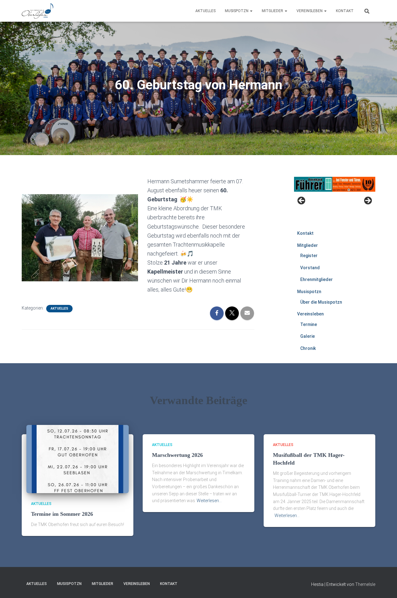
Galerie (307, 336)
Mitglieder (273, 11)
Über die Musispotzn (321, 302)
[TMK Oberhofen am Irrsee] (37, 11)
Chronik (308, 348)
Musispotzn (237, 11)
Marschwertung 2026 (177, 455)
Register (309, 255)
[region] (335, 202)
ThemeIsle (365, 584)
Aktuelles (205, 11)
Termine (308, 324)
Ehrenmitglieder (316, 279)
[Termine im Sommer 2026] (77, 458)
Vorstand (310, 267)
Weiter (367, 201)
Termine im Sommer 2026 (62, 514)
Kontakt (345, 11)
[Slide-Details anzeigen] (335, 184)
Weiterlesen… (209, 500)
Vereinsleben (310, 11)
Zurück (301, 201)
